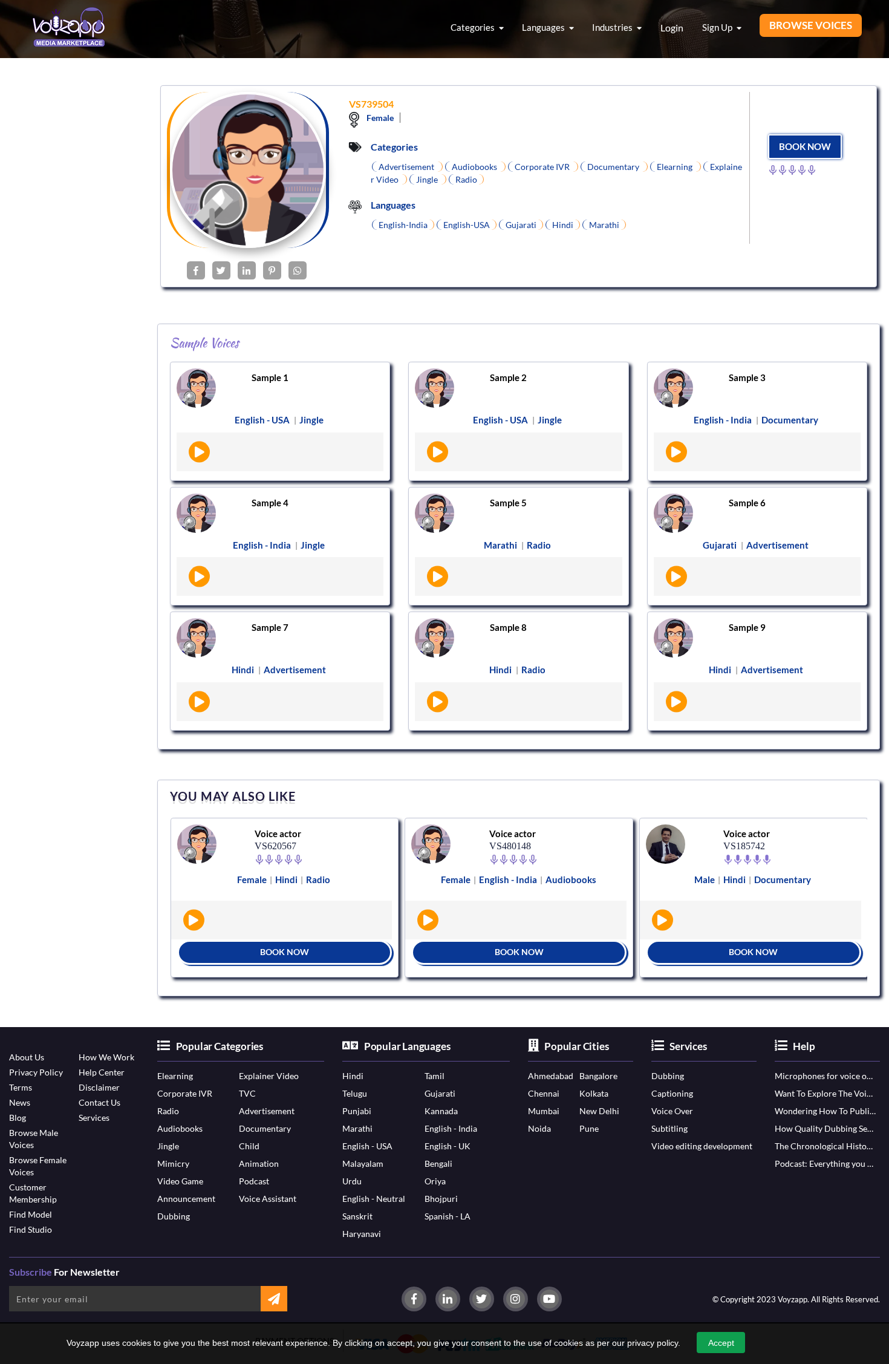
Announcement (186, 1198)
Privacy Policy (36, 1072)
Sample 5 (508, 502)
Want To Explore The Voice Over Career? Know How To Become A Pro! (825, 1093)
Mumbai (543, 1111)
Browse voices (810, 25)
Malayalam (362, 1163)
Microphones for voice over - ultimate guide (825, 1076)
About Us (26, 1057)
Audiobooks (180, 1128)
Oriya (435, 1181)
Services (94, 1117)
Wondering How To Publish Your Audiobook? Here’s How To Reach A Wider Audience (825, 1111)
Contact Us (99, 1102)
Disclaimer (99, 1087)
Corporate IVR (184, 1093)
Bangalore (598, 1076)
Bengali (438, 1163)
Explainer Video (269, 1076)
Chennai (543, 1093)
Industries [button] (613, 27)
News (19, 1102)
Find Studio (30, 1229)
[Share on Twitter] (221, 270)
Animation (259, 1163)
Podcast (254, 1181)
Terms (20, 1087)
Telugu (354, 1093)
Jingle (168, 1146)
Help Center (102, 1072)
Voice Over (672, 1111)
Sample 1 (270, 377)
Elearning (175, 1076)
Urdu (352, 1181)
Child (249, 1146)
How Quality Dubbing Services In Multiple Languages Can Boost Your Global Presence (825, 1128)
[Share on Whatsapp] (297, 270)
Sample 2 (508, 377)
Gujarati (440, 1093)
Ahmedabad (550, 1076)
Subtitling (669, 1128)
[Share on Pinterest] (272, 270)
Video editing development (701, 1146)
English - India (451, 1128)
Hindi (352, 1076)
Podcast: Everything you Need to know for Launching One (825, 1163)
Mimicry (173, 1163)
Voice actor (278, 833)
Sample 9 (747, 627)
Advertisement (267, 1111)
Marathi (357, 1128)
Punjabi (356, 1111)
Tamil (434, 1076)
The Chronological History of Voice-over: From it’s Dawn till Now (825, 1146)
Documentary (265, 1128)
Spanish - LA (448, 1216)
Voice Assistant (267, 1198)
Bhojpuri (441, 1198)
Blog (17, 1117)
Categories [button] (474, 27)
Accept (721, 1343)
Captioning (672, 1093)
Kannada (441, 1111)
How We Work (106, 1057)
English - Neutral (373, 1198)
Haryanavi (361, 1234)
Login (671, 27)
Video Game (180, 1181)
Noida (539, 1128)
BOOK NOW (805, 146)
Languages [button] (544, 27)
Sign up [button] (718, 27)
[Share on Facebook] (196, 270)
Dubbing (173, 1216)
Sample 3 (747, 377)
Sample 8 (508, 627)
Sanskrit (357, 1216)
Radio (168, 1111)
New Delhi (599, 1111)
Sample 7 (270, 627)
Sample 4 (270, 502)
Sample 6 (747, 502)
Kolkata (593, 1093)
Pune (589, 1128)
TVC (247, 1093)
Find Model (30, 1214)
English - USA (367, 1146)
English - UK (448, 1146)
